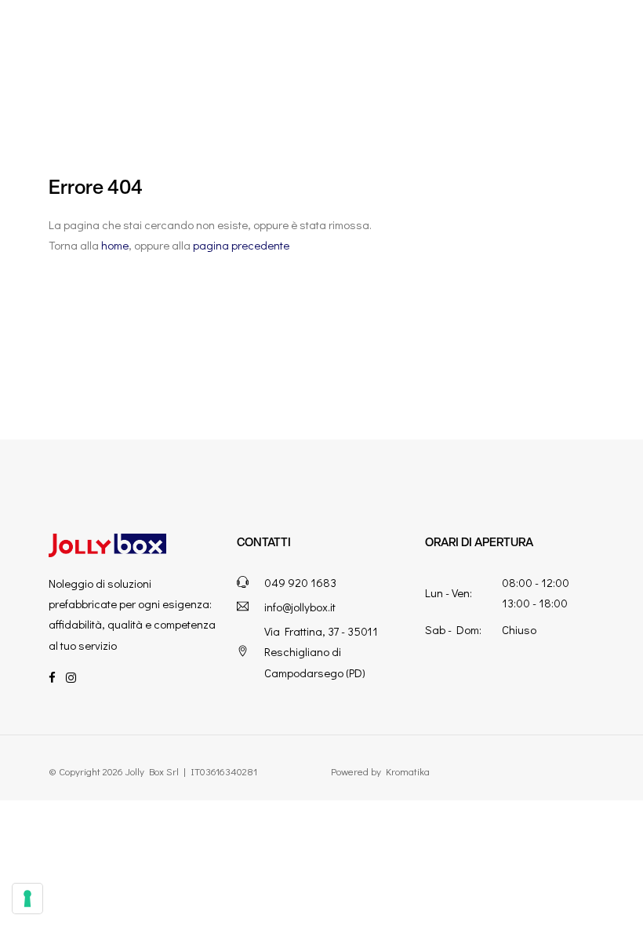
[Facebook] (52, 677)
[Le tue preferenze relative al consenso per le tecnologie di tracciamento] (27, 898)
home (115, 245)
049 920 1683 (300, 582)
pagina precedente (241, 245)
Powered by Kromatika (380, 771)
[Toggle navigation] (615, 38)
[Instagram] (71, 677)
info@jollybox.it (300, 606)
